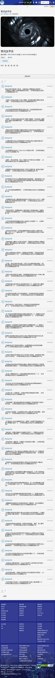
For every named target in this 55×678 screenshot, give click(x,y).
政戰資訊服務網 (23, 650)
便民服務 (39, 624)
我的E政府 (40, 648)
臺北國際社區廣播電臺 (7, 650)
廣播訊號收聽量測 (42, 632)
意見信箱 (3, 613)
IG (39, 2)
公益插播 (39, 626)
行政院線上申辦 (41, 641)
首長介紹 (21, 608)
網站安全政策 (13, 665)
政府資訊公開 (4, 611)
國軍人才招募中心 (23, 658)
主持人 (3, 608)
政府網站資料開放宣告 (24, 665)
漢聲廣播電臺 (2, 2)
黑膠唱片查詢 (40, 634)
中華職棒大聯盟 (5, 652)
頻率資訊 (21, 615)
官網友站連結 (4, 645)
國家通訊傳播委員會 (42, 652)
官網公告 (39, 615)
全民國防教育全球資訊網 (25, 661)
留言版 (39, 637)
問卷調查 (3, 619)
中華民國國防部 (23, 648)
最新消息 (39, 604)
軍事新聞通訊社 (23, 652)
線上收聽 (27, 2)
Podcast (39, 611)
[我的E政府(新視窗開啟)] (39, 666)
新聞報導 (39, 606)
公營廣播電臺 (4, 648)
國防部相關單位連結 (24, 645)
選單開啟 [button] (53, 2)
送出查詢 (50, 2)
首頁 (2, 14)
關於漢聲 (21, 604)
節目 (10, 14)
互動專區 (5, 61)
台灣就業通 (40, 658)
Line (36, 2)
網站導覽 (21, 2)
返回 (5, 596)
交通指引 (21, 613)
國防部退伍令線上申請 (43, 639)
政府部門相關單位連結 (43, 645)
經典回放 (30, 2)
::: (27, 6)
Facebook (33, 2)
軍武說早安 (15, 14)
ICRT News (40, 613)
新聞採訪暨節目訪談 (42, 630)
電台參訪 (39, 628)
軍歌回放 (21, 628)
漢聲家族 (21, 611)
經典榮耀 (3, 604)
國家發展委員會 (41, 650)
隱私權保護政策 (5, 665)
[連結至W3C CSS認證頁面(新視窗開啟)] (51, 665)
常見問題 (3, 615)
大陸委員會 (40, 654)
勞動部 (39, 656)
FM (2, 626)
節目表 (3, 606)
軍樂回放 (21, 630)
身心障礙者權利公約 (6, 654)
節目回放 (21, 626)
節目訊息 (39, 608)
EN (25, 2)
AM (2, 628)
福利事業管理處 (23, 656)
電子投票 (3, 617)
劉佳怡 (10, 57)
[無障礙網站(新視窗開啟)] (44, 665)
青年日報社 (22, 654)
